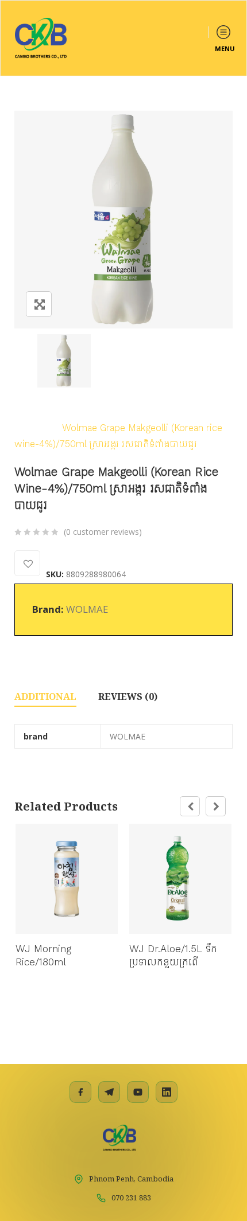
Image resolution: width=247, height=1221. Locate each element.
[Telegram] (109, 1092)
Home (27, 411)
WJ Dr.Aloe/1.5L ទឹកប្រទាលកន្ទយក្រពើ (173, 955)
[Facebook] (80, 1092)
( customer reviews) (103, 531)
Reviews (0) (127, 696)
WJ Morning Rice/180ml (43, 955)
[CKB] (41, 38)
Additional (45, 696)
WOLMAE (87, 609)
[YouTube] (138, 1092)
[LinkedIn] (166, 1092)
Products (76, 411)
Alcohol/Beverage (150, 411)
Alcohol (30, 427)
